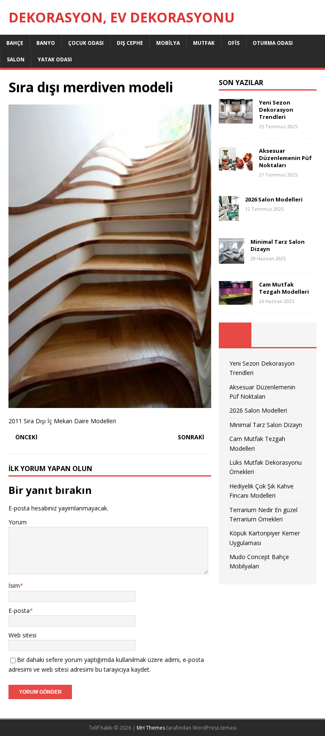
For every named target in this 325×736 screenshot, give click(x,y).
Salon (16, 59)
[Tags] (267, 335)
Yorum (17, 522)
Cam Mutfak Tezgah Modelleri (284, 288)
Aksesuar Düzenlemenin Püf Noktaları (285, 158)
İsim (14, 586)
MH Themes (151, 727)
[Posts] (235, 335)
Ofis (234, 43)
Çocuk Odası (86, 43)
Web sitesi (22, 635)
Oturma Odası (273, 43)
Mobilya (168, 43)
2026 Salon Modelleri (274, 199)
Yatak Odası (55, 59)
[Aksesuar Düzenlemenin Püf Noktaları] (236, 166)
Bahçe (14, 43)
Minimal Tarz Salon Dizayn (278, 245)
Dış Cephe (130, 43)
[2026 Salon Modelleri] (229, 216)
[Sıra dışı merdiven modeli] (109, 403)
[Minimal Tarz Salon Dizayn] (231, 259)
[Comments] (300, 335)
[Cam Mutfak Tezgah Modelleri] (236, 300)
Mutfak (204, 43)
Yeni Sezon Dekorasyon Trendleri (276, 110)
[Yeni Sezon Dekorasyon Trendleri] (236, 119)
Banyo (45, 43)
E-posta (19, 610)
